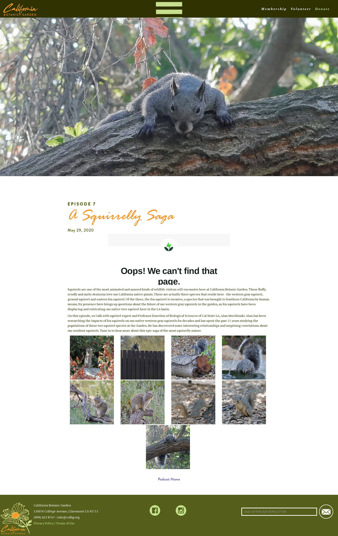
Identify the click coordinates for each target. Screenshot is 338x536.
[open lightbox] (92, 358)
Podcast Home (169, 479)
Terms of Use (65, 523)
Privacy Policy (44, 523)
